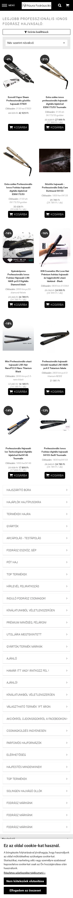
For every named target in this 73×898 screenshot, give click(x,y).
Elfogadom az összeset (25, 890)
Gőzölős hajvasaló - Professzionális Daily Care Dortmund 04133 (55, 187)
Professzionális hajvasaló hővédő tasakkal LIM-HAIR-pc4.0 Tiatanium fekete (55, 365)
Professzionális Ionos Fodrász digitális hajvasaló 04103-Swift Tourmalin (55, 451)
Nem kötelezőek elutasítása (25, 881)
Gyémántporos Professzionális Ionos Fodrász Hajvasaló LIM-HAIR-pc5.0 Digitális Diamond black (18, 278)
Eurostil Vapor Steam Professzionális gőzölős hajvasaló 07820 (18, 100)
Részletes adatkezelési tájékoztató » (24, 872)
